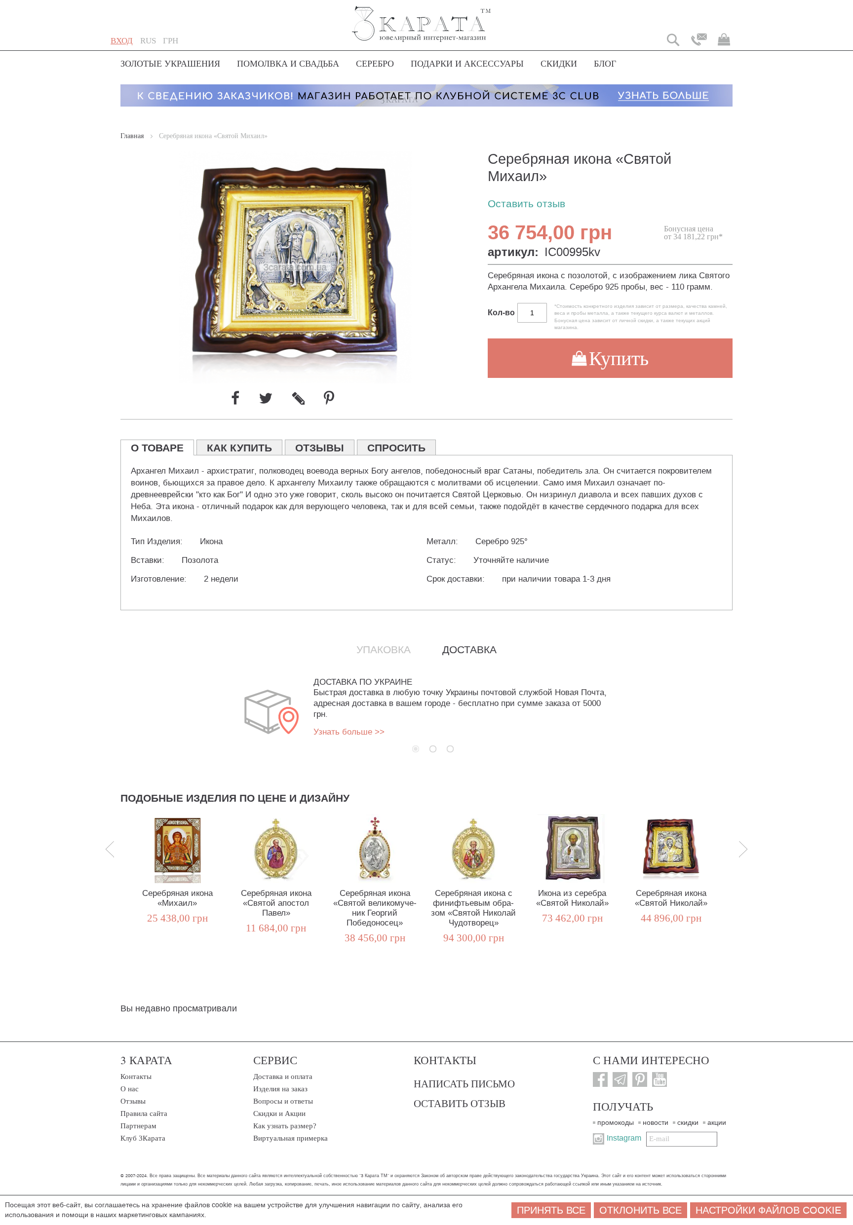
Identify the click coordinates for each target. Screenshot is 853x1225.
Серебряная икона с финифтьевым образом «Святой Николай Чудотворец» (473, 908)
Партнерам (138, 1126)
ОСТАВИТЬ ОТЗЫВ (459, 1103)
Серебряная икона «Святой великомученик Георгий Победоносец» (375, 908)
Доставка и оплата (282, 1076)
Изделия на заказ (280, 1089)
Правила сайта (143, 1113)
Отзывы (133, 1101)
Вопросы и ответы (283, 1101)
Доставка (469, 650)
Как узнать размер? (284, 1126)
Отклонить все (640, 1210)
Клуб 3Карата (142, 1138)
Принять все (551, 1210)
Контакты (136, 1076)
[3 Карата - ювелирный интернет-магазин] (422, 17)
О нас (129, 1089)
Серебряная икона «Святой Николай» (671, 898)
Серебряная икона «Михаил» (177, 898)
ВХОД (122, 40)
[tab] (157, 447)
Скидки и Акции (279, 1113)
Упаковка (383, 650)
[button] (148, 41)
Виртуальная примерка (290, 1138)
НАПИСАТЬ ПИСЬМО (464, 1083)
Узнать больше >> (349, 732)
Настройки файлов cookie (768, 1210)
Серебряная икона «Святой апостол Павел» (276, 903)
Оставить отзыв (526, 204)
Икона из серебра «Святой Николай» (572, 898)
